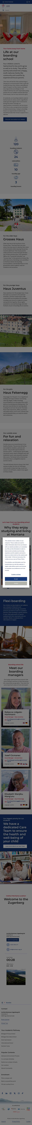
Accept (16, 579)
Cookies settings (16, 574)
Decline (16, 583)
